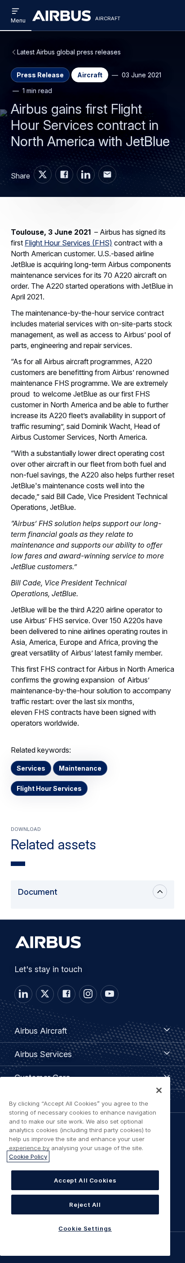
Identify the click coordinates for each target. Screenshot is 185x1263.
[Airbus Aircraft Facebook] (64, 174)
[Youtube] (110, 994)
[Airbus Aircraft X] (43, 174)
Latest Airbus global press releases (69, 52)
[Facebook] (66, 994)
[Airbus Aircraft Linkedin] (86, 174)
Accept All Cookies (85, 1180)
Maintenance (80, 768)
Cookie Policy (28, 1156)
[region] (85, 1166)
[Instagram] (88, 994)
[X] (45, 994)
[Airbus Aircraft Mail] (107, 174)
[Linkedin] (23, 994)
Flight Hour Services (49, 788)
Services (31, 768)
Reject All (85, 1204)
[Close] (159, 1090)
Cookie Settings (85, 1228)
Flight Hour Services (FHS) (68, 242)
